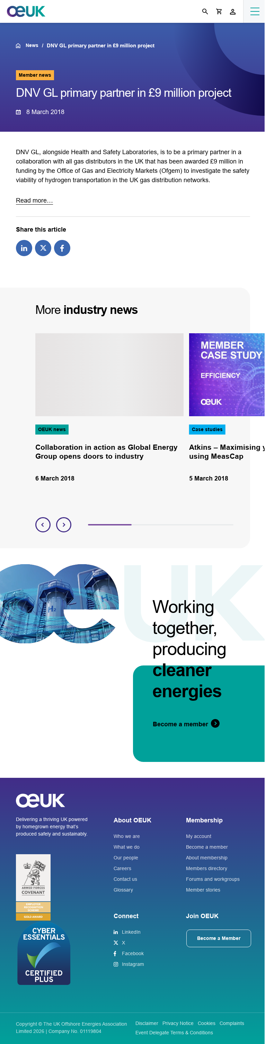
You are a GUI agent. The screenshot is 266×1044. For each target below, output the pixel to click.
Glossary (123, 890)
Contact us (125, 879)
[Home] (20, 46)
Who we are (127, 836)
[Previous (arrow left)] (12, 522)
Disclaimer (146, 1023)
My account (198, 836)
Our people (126, 857)
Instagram (133, 964)
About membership (207, 857)
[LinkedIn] (24, 247)
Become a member (207, 847)
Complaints (232, 1023)
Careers (122, 868)
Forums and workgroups (213, 879)
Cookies (206, 1023)
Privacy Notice (178, 1023)
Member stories (203, 890)
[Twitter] (43, 247)
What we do (127, 847)
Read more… (34, 200)
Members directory (206, 868)
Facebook (133, 953)
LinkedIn (131, 932)
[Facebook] (62, 247)
